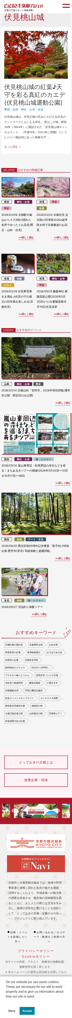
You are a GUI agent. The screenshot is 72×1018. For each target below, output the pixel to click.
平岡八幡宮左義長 (34, 690)
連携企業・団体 (36, 780)
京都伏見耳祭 (31, 660)
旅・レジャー (43, 459)
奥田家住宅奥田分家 (15, 705)
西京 (6, 201)
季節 (7, 109)
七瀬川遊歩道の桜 (14, 713)
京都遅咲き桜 (36, 644)
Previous (13, 811)
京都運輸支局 (11, 690)
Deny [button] (11, 1010)
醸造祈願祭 (34, 682)
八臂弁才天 (52, 682)
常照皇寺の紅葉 (13, 652)
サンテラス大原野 (49, 698)
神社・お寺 (28, 109)
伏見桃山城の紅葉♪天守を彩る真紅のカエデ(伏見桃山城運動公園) (34, 94)
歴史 (38, 384)
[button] (6, 1001)
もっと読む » (12, 146)
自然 (15, 109)
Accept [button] (27, 1010)
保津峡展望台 (33, 652)
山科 (6, 384)
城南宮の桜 (37, 705)
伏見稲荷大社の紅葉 (15, 721)
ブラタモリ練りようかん (17, 675)
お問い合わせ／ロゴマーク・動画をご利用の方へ (49, 937)
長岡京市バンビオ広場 (47, 675)
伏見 (40, 109)
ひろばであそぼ (54, 652)
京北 (6, 600)
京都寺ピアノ (55, 713)
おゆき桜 (53, 644)
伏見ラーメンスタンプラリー (19, 698)
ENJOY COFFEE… (41, 667)
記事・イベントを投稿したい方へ (17, 937)
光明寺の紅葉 (11, 660)
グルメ (8, 284)
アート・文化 (36, 539)
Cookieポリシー (36, 956)
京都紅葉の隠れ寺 (14, 644)
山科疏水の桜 (36, 713)
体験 (19, 278)
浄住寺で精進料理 (14, 682)
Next (58, 811)
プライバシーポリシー (36, 951)
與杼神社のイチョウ (15, 667)
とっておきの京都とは (36, 762)
